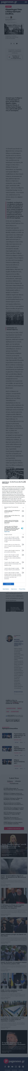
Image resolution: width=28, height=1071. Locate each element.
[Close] (25, 482)
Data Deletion (6, 589)
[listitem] (14, 508)
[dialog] (14, 535)
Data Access (14, 589)
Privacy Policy (22, 589)
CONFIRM (8, 584)
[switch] (22, 511)
